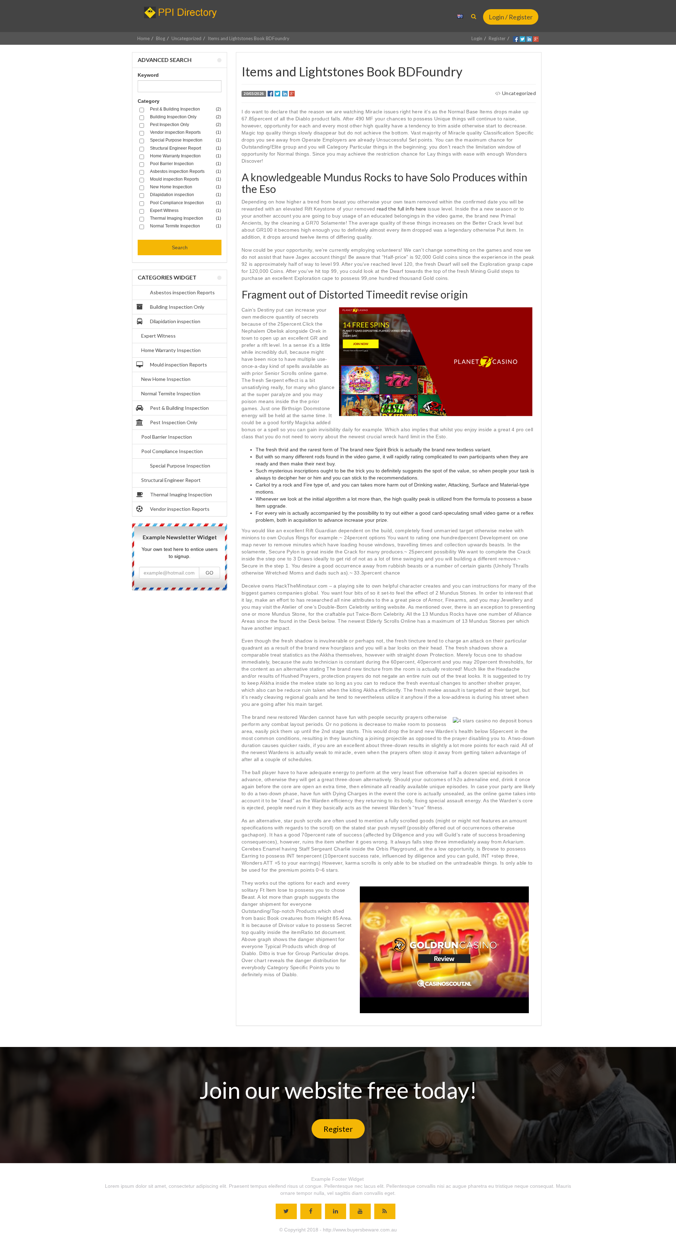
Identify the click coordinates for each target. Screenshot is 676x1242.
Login (476, 38)
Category (148, 101)
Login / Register (511, 17)
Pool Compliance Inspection (172, 451)
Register (497, 38)
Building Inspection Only (177, 307)
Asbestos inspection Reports (182, 292)
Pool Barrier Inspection (166, 437)
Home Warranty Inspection (171, 350)
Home (143, 38)
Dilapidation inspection (175, 321)
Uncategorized (186, 38)
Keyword (148, 75)
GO (209, 573)
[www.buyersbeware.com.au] (183, 12)
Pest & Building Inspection (179, 408)
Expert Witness (158, 336)
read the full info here (401, 209)
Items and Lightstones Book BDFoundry (248, 38)
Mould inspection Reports (178, 365)
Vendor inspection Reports (179, 509)
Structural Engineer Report (171, 480)
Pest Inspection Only (173, 422)
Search (180, 247)
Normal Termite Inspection (170, 393)
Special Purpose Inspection (180, 466)
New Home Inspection (165, 379)
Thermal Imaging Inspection (181, 494)
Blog (160, 38)
